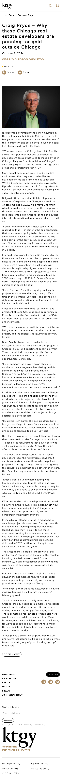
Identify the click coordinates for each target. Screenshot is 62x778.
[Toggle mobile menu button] (57, 5)
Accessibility (10, 769)
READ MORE (12, 654)
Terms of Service (39, 724)
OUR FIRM (8, 674)
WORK (6, 687)
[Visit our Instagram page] (50, 682)
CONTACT (53, 674)
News (6, 691)
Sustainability (40, 769)
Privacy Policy (28, 724)
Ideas (6, 682)
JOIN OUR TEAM (13, 695)
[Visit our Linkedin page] (43, 682)
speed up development (29, 624)
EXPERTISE (9, 678)
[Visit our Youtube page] (57, 682)
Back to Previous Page (21, 15)
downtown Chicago (37, 523)
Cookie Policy (39, 764)
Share (10, 72)
